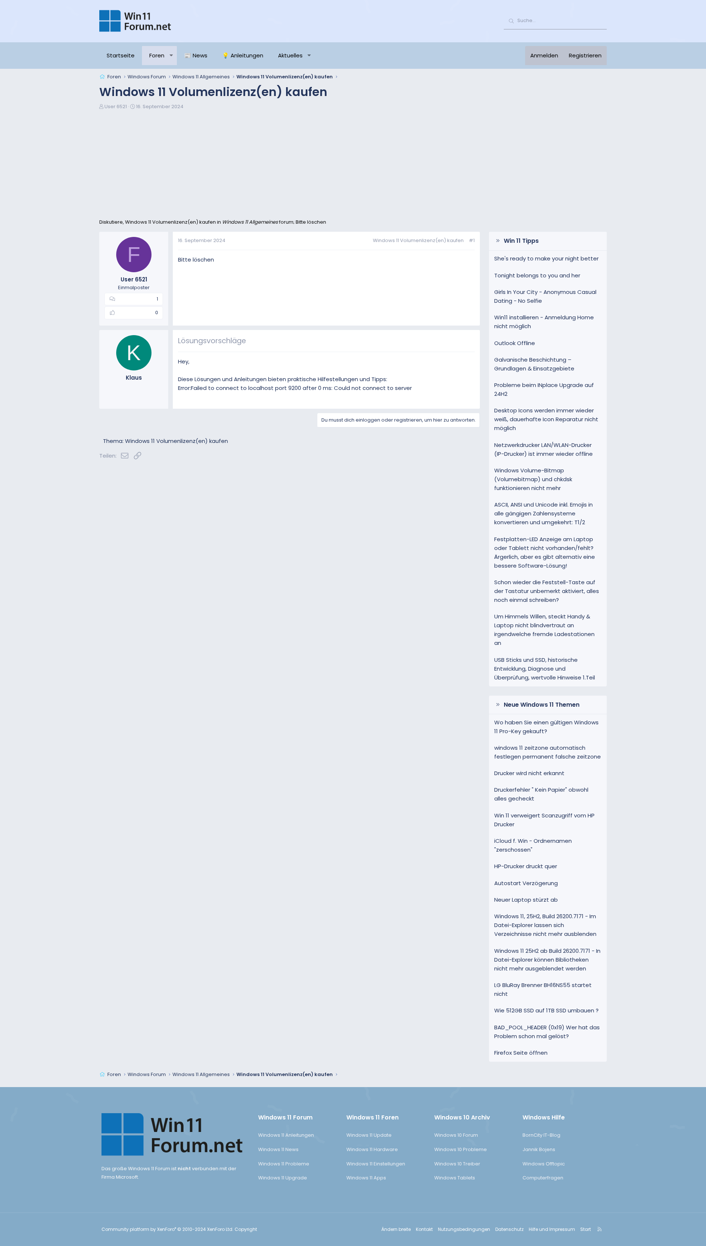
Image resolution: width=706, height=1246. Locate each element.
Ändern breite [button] (396, 1229)
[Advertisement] (353, 163)
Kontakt (424, 1229)
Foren (156, 55)
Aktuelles (290, 55)
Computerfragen (543, 1177)
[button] (171, 55)
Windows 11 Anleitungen (286, 1135)
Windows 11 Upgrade (282, 1177)
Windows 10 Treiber (457, 1163)
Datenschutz (509, 1229)
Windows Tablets (454, 1177)
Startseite (121, 55)
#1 (472, 240)
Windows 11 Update (369, 1135)
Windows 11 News (278, 1149)
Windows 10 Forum (456, 1135)
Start (585, 1229)
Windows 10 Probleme (460, 1149)
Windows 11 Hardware (372, 1149)
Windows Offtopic (544, 1163)
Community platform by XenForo (167, 1229)
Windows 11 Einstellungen (375, 1163)
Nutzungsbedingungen (464, 1229)
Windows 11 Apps (366, 1177)
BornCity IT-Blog (541, 1135)
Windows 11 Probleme (283, 1163)
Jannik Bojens (539, 1149)
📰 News (195, 55)
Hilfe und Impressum (552, 1229)
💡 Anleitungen (242, 55)
